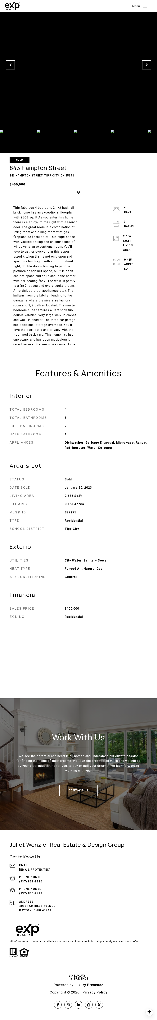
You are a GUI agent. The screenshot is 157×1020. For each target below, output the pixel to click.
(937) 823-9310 (30, 881)
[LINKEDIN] (78, 1005)
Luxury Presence (88, 985)
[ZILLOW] (89, 1005)
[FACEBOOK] (58, 1005)
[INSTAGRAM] (68, 1005)
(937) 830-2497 (30, 893)
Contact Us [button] (79, 790)
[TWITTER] (99, 1005)
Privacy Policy (95, 992)
